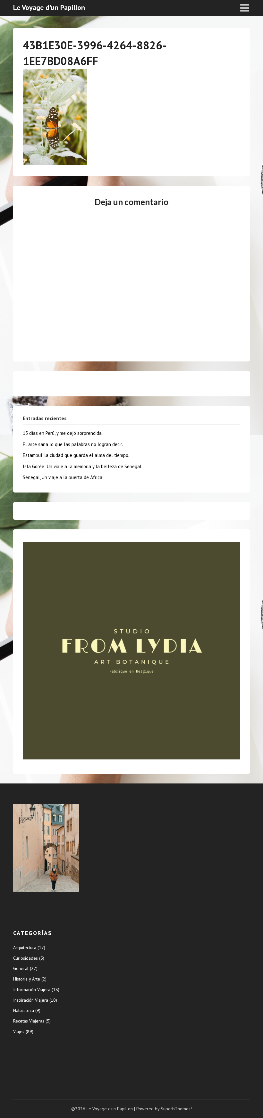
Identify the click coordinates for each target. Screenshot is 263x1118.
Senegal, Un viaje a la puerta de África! (63, 477)
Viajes (18, 1031)
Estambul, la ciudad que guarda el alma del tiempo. (76, 455)
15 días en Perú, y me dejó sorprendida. (63, 433)
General (21, 968)
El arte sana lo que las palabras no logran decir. (73, 444)
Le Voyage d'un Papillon (49, 7)
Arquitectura (24, 947)
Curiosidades (25, 958)
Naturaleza (23, 1010)
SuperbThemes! (176, 1109)
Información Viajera (31, 989)
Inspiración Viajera (30, 1000)
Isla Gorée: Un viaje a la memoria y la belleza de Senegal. (82, 466)
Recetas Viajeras (28, 1021)
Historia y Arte (26, 979)
